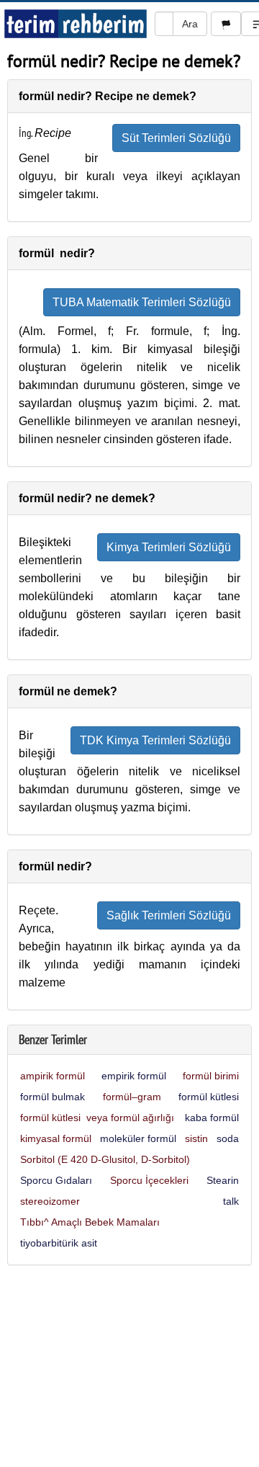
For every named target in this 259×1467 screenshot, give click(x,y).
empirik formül (133, 1076)
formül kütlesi (208, 1096)
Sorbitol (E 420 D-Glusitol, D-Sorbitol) (105, 1159)
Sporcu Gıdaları (56, 1180)
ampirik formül (52, 1076)
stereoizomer (50, 1201)
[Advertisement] (129, 1370)
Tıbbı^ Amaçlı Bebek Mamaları (90, 1222)
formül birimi (211, 1076)
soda (228, 1138)
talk (231, 1201)
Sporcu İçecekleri (149, 1180)
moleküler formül (138, 1138)
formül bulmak (52, 1096)
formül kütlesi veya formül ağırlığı (97, 1117)
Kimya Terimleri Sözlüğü (168, 547)
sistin (196, 1138)
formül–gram (132, 1096)
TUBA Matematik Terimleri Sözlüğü (142, 302)
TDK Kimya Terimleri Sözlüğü (155, 740)
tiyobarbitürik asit (58, 1243)
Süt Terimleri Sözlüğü (176, 138)
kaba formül (212, 1117)
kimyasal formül (55, 1138)
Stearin (222, 1180)
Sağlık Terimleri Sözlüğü (168, 915)
